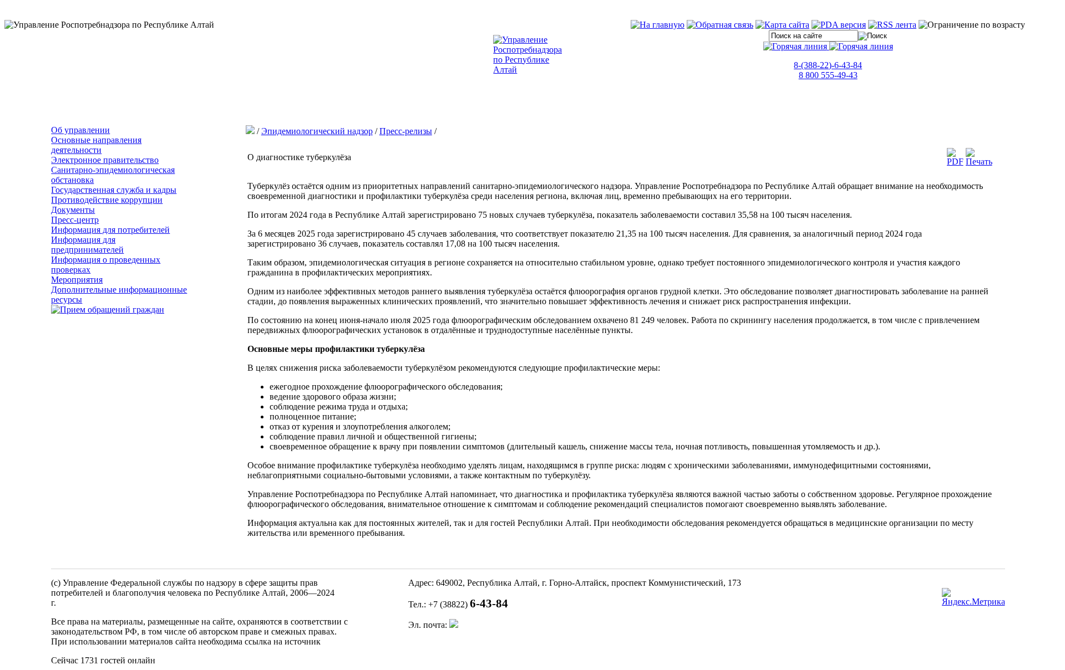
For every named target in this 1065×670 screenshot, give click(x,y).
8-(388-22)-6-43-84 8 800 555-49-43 (828, 70)
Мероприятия (77, 279)
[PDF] (955, 161)
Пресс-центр (75, 219)
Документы (73, 209)
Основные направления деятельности (96, 145)
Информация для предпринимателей (87, 244)
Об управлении (80, 130)
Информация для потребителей (110, 229)
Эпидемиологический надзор (317, 131)
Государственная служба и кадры (113, 190)
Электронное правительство (105, 160)
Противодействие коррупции (107, 199)
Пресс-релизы (405, 131)
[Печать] (979, 161)
